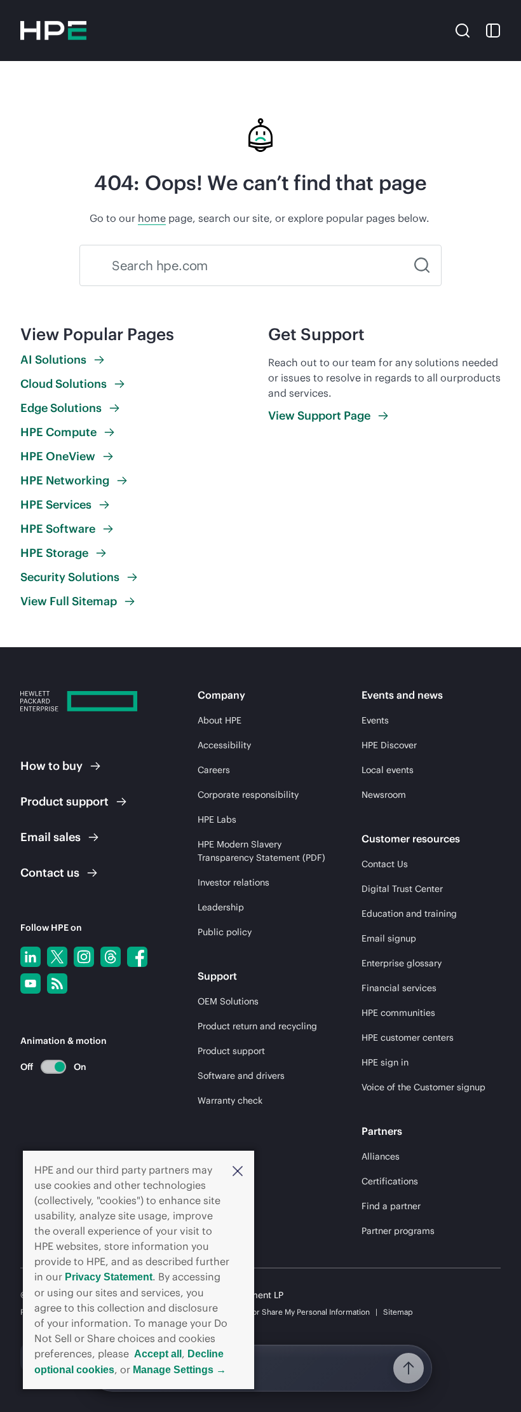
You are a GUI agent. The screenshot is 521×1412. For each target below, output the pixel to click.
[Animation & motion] (53, 1067)
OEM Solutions (228, 1001)
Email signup (389, 938)
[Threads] (110, 957)
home (152, 218)
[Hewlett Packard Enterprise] (53, 30)
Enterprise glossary (402, 963)
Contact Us (385, 864)
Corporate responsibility (248, 794)
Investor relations (233, 882)
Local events (388, 770)
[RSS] (57, 983)
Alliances (381, 1156)
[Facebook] (137, 957)
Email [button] (50, 837)
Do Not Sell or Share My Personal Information (290, 1312)
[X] (57, 957)
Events (375, 720)
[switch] (46, 1066)
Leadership (221, 907)
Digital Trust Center (402, 888)
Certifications (390, 1181)
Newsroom (384, 794)
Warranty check (230, 1100)
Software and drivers (241, 1075)
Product (64, 801)
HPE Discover (389, 745)
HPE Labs (217, 819)
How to (51, 765)
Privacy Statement (108, 1276)
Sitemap (398, 1312)
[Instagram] (84, 957)
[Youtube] (30, 983)
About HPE (219, 720)
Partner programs (398, 1231)
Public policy (225, 932)
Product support (231, 1051)
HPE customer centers (408, 1037)
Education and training (409, 913)
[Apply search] (421, 265)
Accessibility (224, 745)
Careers (214, 770)
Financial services (399, 988)
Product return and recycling (257, 1026)
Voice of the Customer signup (423, 1087)
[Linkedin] (30, 957)
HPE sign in (385, 1062)
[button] (238, 1170)
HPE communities (398, 1012)
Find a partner (391, 1206)
